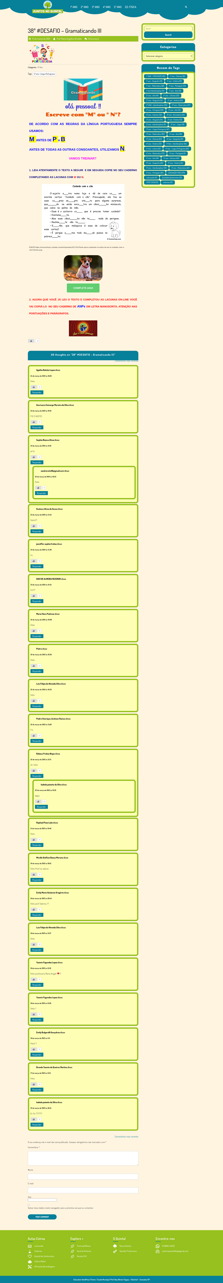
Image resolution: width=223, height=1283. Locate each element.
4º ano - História (153, 144)
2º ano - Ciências (171, 95)
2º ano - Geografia (154, 100)
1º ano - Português (177, 86)
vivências (168, 182)
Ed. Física (130, 7)
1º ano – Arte (175, 91)
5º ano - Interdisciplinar (156, 168)
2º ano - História (175, 100)
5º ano (118, 7)
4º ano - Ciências (154, 139)
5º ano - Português (154, 172)
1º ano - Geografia (154, 81)
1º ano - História (174, 81)
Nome (30, 1170)
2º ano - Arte (152, 95)
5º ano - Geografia (154, 163)
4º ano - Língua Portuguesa (44, 74)
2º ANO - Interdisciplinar (156, 105)
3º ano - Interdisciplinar (156, 124)
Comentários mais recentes (126, 360)
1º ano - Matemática (155, 86)
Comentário (34, 1147)
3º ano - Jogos (177, 124)
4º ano (106, 7)
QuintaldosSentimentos (172, 177)
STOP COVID (152, 182)
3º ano (95, 7)
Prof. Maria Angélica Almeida (69, 37)
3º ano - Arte (174, 110)
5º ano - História (175, 163)
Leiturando (151, 177)
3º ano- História (175, 119)
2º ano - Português (154, 110)
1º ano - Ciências (177, 76)
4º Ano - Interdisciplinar (176, 144)
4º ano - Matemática (155, 153)
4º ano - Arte (176, 134)
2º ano (84, 7)
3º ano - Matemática (155, 134)
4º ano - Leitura (153, 148)
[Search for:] (168, 29)
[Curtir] (31, 341)
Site (29, 1197)
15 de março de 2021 (41, 37)
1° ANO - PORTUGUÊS (155, 76)
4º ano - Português (177, 153)
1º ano (73, 7)
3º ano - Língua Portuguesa (157, 129)
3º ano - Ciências (154, 115)
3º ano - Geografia (154, 119)
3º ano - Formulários (176, 115)
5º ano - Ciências (171, 158)
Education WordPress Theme (84, 1279)
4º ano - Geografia (175, 139)
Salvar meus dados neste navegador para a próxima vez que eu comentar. (61, 1208)
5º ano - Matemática (180, 168)
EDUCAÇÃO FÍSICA (176, 172)
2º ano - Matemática (181, 105)
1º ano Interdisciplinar (155, 91)
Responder (36, 392)
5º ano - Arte (152, 158)
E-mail (31, 1183)
